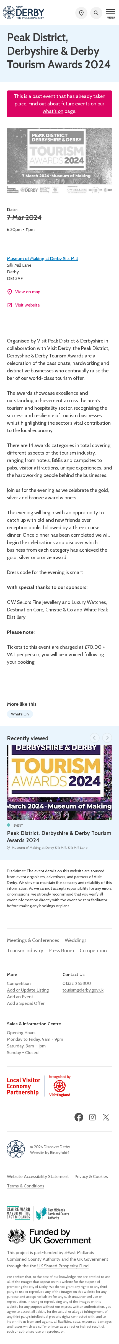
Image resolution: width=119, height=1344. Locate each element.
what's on (53, 111)
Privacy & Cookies (91, 1176)
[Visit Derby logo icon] (16, 1149)
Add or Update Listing (28, 990)
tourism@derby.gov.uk (83, 990)
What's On (20, 714)
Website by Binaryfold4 (49, 1152)
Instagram (92, 1117)
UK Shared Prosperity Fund (63, 1265)
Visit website (27, 305)
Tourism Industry (25, 951)
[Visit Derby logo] (23, 13)
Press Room (61, 951)
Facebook (79, 1117)
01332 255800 (77, 983)
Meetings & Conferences (33, 940)
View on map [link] (27, 291)
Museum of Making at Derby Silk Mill (42, 258)
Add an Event (20, 996)
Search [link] (96, 13)
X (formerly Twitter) (106, 1117)
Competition (93, 951)
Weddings (76, 940)
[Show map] (81, 13)
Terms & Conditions (25, 1186)
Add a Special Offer (26, 1003)
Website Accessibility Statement (38, 1176)
